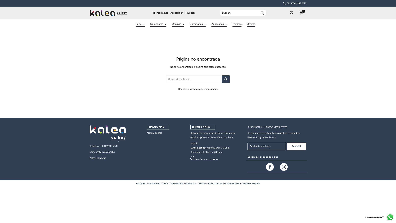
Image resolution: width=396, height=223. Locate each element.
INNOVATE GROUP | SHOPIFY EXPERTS (242, 183)
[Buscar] (262, 13)
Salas (138, 23)
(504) (103, 146)
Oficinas (176, 23)
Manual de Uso (154, 132)
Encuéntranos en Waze (206, 159)
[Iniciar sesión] (291, 13)
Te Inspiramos (160, 12)
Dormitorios (196, 23)
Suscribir (297, 146)
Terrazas (236, 23)
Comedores (156, 23)
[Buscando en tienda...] (226, 79)
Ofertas (251, 23)
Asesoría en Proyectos (182, 12)
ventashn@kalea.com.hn (102, 152)
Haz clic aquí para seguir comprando (198, 88)
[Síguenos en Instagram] (284, 167)
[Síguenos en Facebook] (270, 167)
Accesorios (217, 23)
